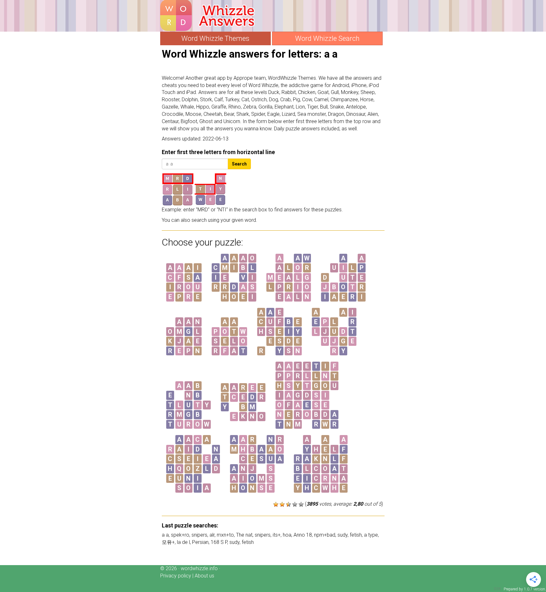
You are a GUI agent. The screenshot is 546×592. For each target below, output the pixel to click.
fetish (356, 535)
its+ (277, 535)
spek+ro (180, 535)
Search (239, 163)
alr (212, 535)
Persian (200, 542)
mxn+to (225, 535)
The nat (244, 535)
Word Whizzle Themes (215, 38)
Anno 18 (303, 535)
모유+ (168, 542)
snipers (199, 535)
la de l (183, 542)
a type (371, 535)
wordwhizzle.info (199, 568)
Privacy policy (175, 576)
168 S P (219, 542)
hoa (287, 535)
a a (165, 535)
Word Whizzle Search (327, 38)
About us (204, 576)
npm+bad (324, 535)
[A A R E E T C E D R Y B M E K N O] (243, 425)
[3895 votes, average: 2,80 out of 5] (275, 504)
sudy (342, 535)
